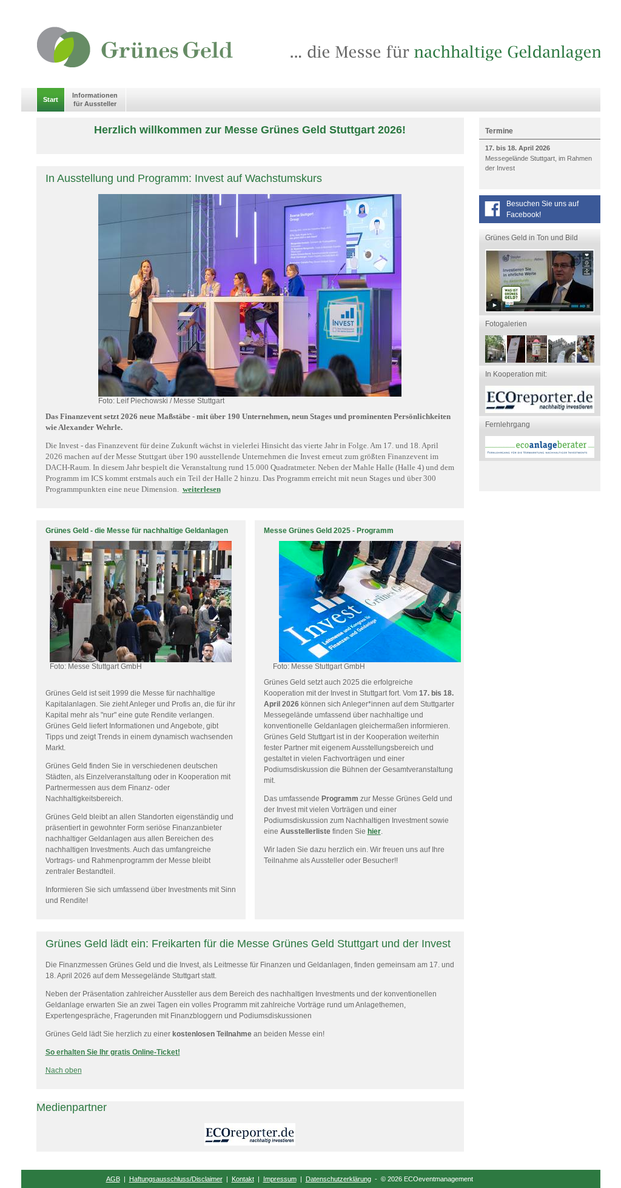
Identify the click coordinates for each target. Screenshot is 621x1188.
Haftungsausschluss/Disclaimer (176, 1179)
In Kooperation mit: (516, 374)
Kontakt (243, 1179)
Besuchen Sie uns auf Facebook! (542, 209)
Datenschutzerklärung (338, 1179)
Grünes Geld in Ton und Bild (531, 237)
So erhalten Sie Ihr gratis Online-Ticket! (112, 1052)
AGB (113, 1179)
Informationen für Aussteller (95, 99)
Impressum (280, 1179)
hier (374, 831)
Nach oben (63, 1070)
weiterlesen (202, 489)
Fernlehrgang (507, 424)
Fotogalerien (506, 324)
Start (50, 99)
